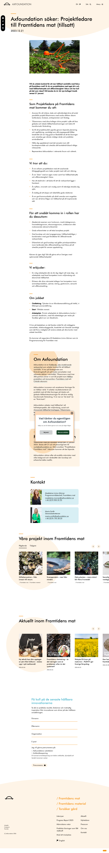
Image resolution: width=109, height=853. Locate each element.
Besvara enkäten (63, 432)
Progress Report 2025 (65, 820)
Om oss (84, 828)
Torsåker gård (68, 809)
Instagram (7, 827)
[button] (2, 850)
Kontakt (84, 832)
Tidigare (33, 546)
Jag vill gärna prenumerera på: (44, 748)
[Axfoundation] (17, 4)
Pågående (23, 546)
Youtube (6, 829)
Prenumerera (38, 765)
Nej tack (46, 432)
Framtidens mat (62, 379)
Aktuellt (83, 816)
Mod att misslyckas (64, 835)
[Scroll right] (98, 546)
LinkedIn (6, 825)
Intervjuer (60, 816)
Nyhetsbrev (85, 820)
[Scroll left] (93, 546)
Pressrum (84, 824)
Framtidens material (35, 582)
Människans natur (64, 824)
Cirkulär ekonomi (40, 381)
